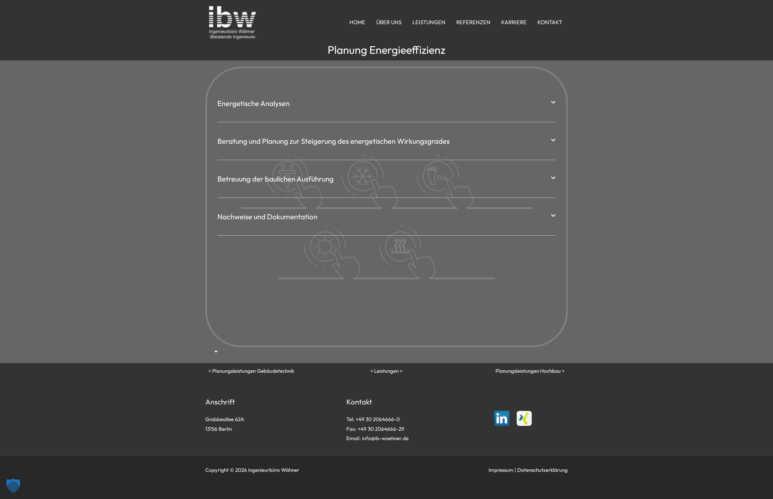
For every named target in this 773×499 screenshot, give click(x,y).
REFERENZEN (473, 22)
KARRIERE (514, 22)
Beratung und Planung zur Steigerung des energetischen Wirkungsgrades (333, 141)
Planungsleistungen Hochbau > (530, 371)
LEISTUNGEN (428, 22)
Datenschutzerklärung (542, 470)
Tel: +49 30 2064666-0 (373, 419)
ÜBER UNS (389, 22)
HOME (357, 22)
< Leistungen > (386, 371)
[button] (386, 103)
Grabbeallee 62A (224, 419)
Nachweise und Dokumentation (267, 216)
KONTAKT (549, 22)
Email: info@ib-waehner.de (377, 438)
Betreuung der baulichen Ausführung (275, 178)
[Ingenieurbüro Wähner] (232, 21)
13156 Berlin (218, 429)
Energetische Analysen (253, 103)
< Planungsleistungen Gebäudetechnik (251, 371)
